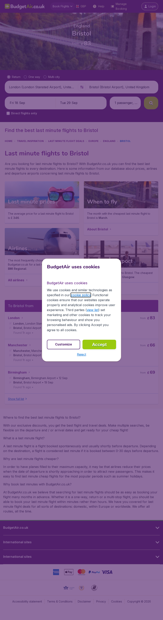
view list (92, 310)
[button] (81, 354)
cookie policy (81, 295)
